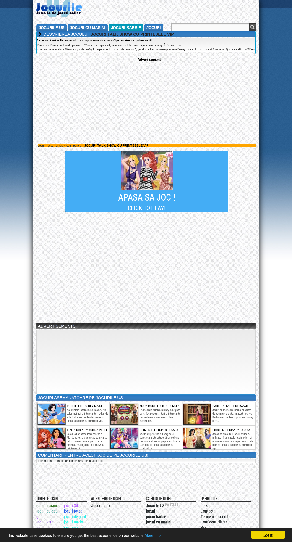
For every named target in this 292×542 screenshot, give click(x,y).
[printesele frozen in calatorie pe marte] (124, 438)
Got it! (268, 535)
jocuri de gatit (75, 516)
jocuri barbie (126, 28)
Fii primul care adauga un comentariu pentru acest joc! (70, 461)
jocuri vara (44, 522)
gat (39, 516)
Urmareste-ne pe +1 (167, 504)
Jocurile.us (51, 28)
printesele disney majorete (87, 406)
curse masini (46, 505)
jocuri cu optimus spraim (49, 511)
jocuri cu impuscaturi (77, 527)
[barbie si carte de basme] (197, 414)
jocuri (153, 28)
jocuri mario (73, 522)
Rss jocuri (209, 527)
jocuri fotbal (73, 511)
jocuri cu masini (87, 28)
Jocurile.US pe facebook (177, 504)
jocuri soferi (46, 527)
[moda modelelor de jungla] (124, 414)
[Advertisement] (146, 93)
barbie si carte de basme (230, 406)
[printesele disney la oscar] (197, 438)
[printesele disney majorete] (51, 414)
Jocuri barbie (101, 505)
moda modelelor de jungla (160, 406)
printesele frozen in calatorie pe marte (170, 430)
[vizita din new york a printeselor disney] (51, 438)
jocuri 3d (71, 505)
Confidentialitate (214, 522)
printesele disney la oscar (232, 430)
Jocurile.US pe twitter (172, 504)
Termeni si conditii (215, 516)
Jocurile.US (155, 505)
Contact (207, 511)
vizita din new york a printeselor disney (97, 430)
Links (205, 505)
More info (153, 535)
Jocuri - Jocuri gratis (50, 145)
